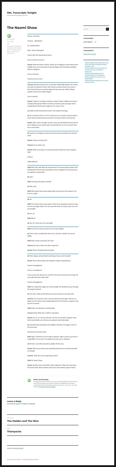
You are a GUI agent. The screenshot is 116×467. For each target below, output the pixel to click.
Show (14, 51)
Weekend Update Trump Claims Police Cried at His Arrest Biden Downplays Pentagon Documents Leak (96, 64)
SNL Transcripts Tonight (22, 12)
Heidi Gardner (17, 48)
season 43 (9, 51)
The (18, 51)
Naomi (19, 49)
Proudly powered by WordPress (30, 459)
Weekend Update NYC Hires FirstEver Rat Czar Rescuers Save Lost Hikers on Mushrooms (96, 69)
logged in (19, 404)
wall (13, 53)
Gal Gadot (10, 48)
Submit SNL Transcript (89, 54)
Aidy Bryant (10, 46)
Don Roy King (11, 39)
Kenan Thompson (12, 49)
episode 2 (18, 46)
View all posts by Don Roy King (47, 387)
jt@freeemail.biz (18, 448)
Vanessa (9, 53)
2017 (8, 43)
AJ (14, 46)
